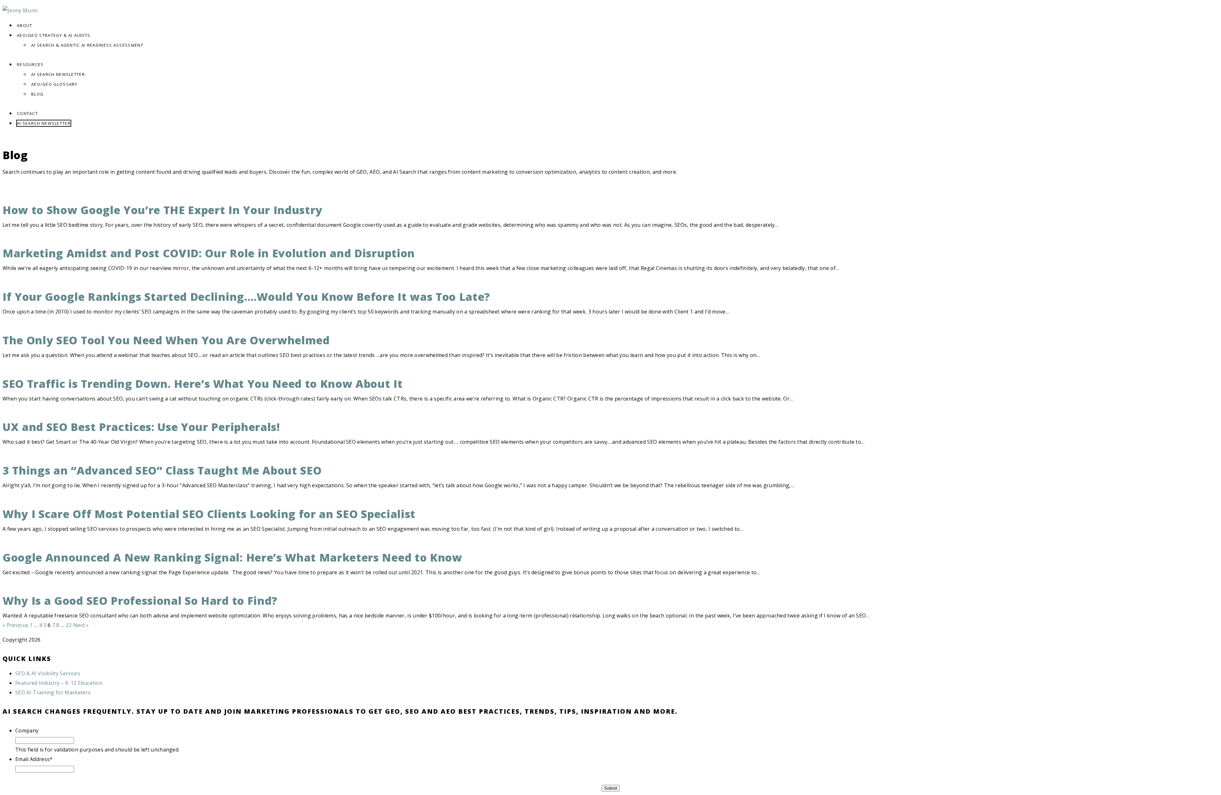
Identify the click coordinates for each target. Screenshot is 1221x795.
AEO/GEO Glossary (54, 84)
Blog (37, 94)
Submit (610, 788)
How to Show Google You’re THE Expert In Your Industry (162, 210)
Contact (27, 113)
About (24, 25)
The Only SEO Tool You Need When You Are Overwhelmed (166, 340)
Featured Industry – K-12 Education (58, 682)
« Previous (15, 625)
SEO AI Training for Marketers (53, 692)
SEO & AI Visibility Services (47, 673)
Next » (81, 625)
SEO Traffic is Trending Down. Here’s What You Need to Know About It (203, 383)
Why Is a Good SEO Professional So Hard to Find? (140, 600)
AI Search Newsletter (58, 74)
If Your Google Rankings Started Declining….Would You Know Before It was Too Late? (246, 296)
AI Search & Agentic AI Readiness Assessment (87, 45)
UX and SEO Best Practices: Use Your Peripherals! (141, 427)
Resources (30, 64)
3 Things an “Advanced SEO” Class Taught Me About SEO (162, 470)
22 (69, 625)
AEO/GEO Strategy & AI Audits (53, 35)
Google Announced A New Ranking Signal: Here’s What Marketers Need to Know (232, 557)
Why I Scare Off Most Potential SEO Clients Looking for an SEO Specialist (209, 514)
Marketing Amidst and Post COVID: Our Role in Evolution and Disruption (209, 253)
